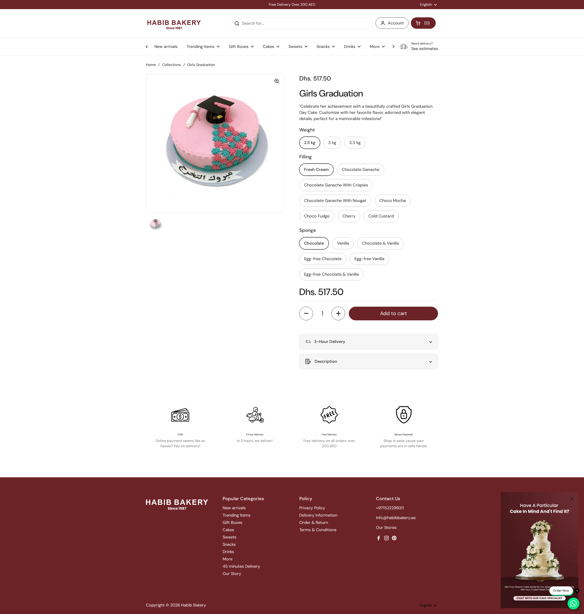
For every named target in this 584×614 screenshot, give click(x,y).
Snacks (229, 544)
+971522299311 (390, 508)
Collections (171, 64)
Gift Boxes (232, 522)
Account (396, 23)
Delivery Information (318, 515)
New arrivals (234, 508)
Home (151, 64)
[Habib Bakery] (174, 23)
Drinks (228, 551)
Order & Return (313, 522)
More (227, 559)
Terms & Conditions (317, 530)
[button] (423, 23)
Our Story (232, 573)
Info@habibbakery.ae (396, 517)
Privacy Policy (312, 508)
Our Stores (386, 527)
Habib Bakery (193, 605)
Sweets (229, 537)
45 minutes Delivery (241, 566)
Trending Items (236, 515)
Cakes (228, 530)
